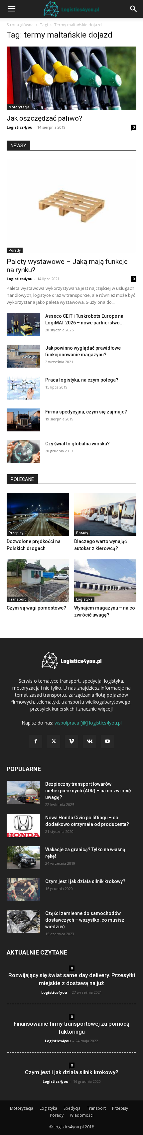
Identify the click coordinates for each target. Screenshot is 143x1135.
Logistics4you (20, 127)
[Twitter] (53, 741)
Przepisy (16, 532)
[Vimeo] (71, 741)
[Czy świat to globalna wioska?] (23, 451)
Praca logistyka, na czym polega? (81, 380)
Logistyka (84, 599)
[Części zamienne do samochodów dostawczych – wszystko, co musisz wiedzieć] (23, 921)
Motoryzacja (19, 107)
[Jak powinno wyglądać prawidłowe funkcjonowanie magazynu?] (23, 356)
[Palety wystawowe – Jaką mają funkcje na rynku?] (71, 206)
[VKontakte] (89, 741)
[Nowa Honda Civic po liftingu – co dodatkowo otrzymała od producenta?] (23, 825)
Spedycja (72, 1108)
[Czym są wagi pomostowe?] (38, 580)
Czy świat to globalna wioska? (77, 443)
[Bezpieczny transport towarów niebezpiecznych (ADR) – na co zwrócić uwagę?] (23, 792)
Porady (15, 250)
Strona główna (20, 25)
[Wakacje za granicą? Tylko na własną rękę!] (23, 857)
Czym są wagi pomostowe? (36, 608)
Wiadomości (81, 1115)
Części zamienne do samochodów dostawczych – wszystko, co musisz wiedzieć (84, 920)
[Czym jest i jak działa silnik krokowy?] (23, 889)
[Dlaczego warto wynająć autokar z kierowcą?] (105, 514)
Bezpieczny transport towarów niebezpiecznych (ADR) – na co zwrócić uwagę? (88, 790)
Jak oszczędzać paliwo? (44, 118)
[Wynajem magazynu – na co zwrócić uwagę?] (105, 580)
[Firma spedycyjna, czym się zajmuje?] (23, 419)
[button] (11, 9)
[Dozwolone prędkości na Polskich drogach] (38, 514)
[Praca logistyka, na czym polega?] (23, 388)
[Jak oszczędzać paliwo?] (71, 78)
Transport (17, 599)
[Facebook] (35, 741)
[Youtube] (107, 741)
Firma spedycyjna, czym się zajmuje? (86, 411)
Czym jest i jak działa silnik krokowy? (85, 881)
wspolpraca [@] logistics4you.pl (88, 723)
